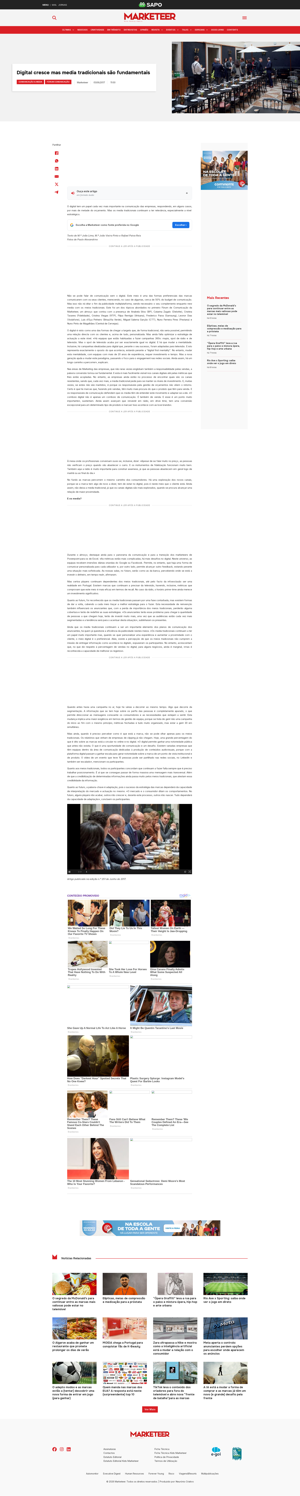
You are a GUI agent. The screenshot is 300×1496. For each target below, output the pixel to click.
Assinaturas (109, 1449)
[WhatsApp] (57, 161)
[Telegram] (57, 192)
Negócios (82, 30)
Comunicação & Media (30, 82)
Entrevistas (130, 30)
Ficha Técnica (161, 1449)
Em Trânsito (114, 30)
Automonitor (92, 1473)
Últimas (66, 30)
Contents (232, 30)
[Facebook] (57, 153)
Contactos (109, 1452)
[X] (57, 184)
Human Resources (134, 1473)
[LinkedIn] (57, 168)
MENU (45, 5)
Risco (171, 1473)
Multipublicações (210, 1473)
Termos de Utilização (165, 1460)
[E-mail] (57, 176)
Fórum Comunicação (58, 82)
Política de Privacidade (166, 1457)
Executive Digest (111, 1473)
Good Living (217, 30)
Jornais (62, 5)
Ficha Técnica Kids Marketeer (170, 1452)
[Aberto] (244, 17)
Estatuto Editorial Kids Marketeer (121, 1460)
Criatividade (97, 30)
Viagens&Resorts (188, 1473)
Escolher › (181, 225)
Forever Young (156, 1473)
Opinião (144, 30)
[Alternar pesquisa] (54, 18)
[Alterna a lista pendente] (73, 30)
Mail (54, 5)
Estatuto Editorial (112, 1457)
